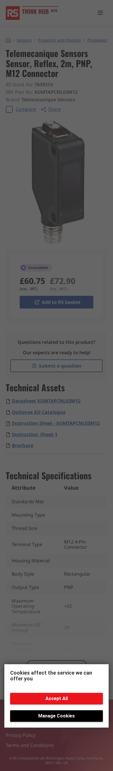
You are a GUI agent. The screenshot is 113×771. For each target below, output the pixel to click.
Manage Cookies (56, 716)
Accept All (56, 698)
